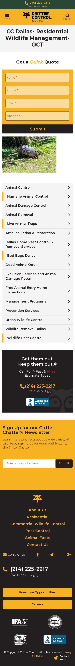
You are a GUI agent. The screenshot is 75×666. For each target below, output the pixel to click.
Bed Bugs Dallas (21, 256)
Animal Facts (37, 538)
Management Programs (25, 301)
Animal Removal (19, 215)
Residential (37, 517)
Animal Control (18, 188)
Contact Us (37, 544)
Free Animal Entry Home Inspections (26, 290)
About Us (38, 510)
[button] (7, 17)
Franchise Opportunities (43, 593)
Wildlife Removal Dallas (25, 329)
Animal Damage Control (25, 206)
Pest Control (37, 531)
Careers (43, 606)
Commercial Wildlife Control (37, 524)
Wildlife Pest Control (24, 338)
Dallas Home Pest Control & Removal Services (29, 244)
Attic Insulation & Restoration (30, 233)
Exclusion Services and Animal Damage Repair (31, 276)
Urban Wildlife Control (24, 320)
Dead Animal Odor (21, 265)
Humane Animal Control (27, 197)
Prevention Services (22, 311)
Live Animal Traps (22, 224)
